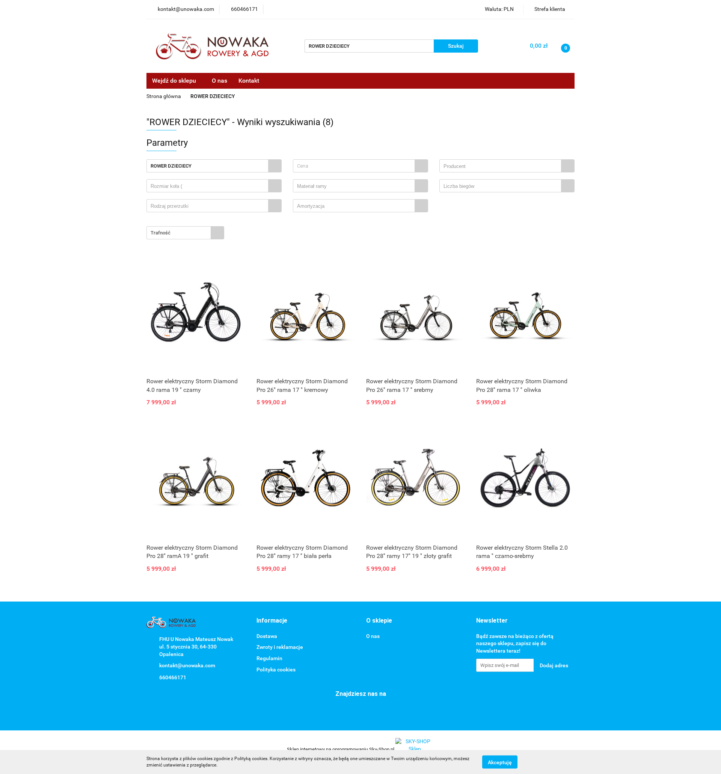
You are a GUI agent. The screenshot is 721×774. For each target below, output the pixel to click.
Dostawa (266, 636)
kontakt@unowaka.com (187, 665)
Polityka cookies (276, 670)
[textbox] (354, 166)
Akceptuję (500, 762)
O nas (219, 80)
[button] (271, 621)
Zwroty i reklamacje (279, 647)
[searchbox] (502, 166)
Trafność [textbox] (160, 233)
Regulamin (269, 658)
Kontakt (248, 80)
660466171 (172, 677)
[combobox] (360, 165)
